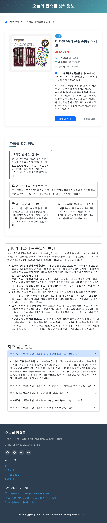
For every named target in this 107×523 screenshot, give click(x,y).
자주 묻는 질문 (12, 474)
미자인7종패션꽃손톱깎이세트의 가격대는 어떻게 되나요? (39, 392)
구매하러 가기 (64, 118)
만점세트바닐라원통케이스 (21, 502)
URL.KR (84, 514)
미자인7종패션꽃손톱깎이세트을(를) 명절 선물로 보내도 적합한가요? (44, 353)
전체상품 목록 (88, 118)
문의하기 (9, 478)
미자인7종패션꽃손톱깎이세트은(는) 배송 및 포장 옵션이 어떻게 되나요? (46, 400)
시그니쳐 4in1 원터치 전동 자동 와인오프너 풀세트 (33, 497)
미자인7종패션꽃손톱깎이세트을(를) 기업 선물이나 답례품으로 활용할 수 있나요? (50, 385)
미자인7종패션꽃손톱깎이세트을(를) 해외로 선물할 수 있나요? (41, 407)
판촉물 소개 (11, 470)
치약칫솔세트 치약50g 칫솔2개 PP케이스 (28, 493)
